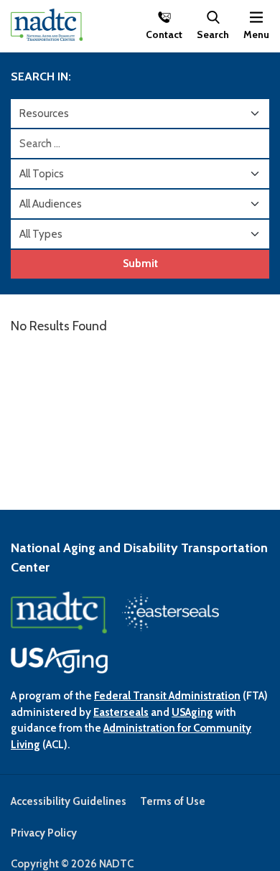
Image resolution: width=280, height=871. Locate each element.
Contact (164, 33)
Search (213, 33)
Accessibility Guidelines (68, 801)
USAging (192, 712)
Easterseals (121, 712)
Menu (256, 33)
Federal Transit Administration (167, 695)
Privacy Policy (44, 832)
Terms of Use (172, 801)
